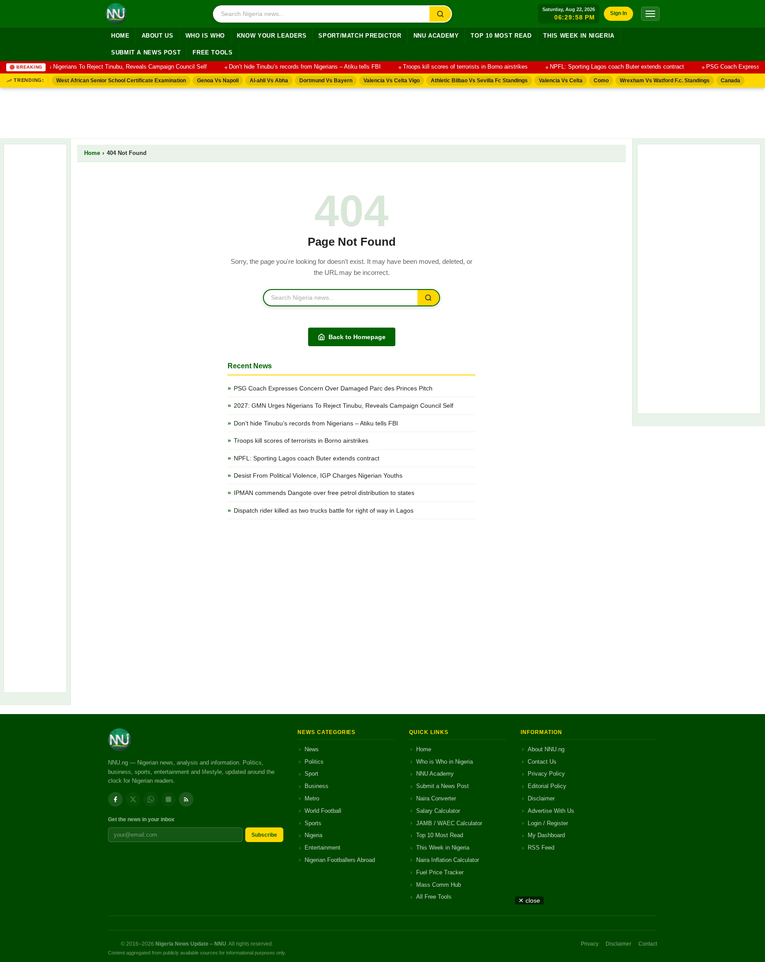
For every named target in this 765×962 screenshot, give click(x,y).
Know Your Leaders (272, 36)
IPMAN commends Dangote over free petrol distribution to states (324, 492)
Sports (313, 823)
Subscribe (264, 835)
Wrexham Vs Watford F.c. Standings (665, 80)
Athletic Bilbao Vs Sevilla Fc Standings (479, 80)
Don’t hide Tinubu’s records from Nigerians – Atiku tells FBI (296, 67)
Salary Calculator (438, 810)
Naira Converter (436, 798)
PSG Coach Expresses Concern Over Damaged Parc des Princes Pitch (333, 388)
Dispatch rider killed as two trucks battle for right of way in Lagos (323, 510)
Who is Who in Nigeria (444, 761)
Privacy (590, 944)
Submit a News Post (146, 53)
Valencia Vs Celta (561, 80)
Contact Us (542, 761)
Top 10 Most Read (501, 36)
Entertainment (322, 847)
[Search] (440, 14)
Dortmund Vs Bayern (325, 80)
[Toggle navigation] (650, 14)
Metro (312, 798)
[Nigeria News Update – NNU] (116, 13)
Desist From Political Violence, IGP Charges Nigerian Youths (318, 475)
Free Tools (212, 53)
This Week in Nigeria (578, 36)
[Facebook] (115, 799)
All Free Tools (434, 896)
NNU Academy (436, 36)
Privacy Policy (546, 773)
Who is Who (205, 36)
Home (120, 36)
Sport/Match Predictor (359, 36)
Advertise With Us (551, 810)
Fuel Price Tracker (440, 872)
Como (601, 80)
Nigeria (313, 835)
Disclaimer (541, 798)
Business (316, 786)
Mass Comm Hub (438, 884)
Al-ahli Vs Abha (269, 80)
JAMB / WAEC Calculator (449, 823)
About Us (158, 36)
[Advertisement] (382, 111)
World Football (323, 810)
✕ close (529, 900)
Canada (730, 80)
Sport (311, 773)
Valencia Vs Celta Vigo (391, 80)
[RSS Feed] (186, 799)
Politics (314, 761)
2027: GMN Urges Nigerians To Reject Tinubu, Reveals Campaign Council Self (343, 405)
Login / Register (548, 823)
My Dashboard (546, 835)
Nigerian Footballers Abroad (340, 860)
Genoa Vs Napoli (218, 80)
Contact (647, 944)
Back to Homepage (357, 336)
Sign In (618, 13)
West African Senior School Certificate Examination (121, 80)
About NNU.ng (546, 749)
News (312, 749)
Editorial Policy (547, 786)
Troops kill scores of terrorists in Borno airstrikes (456, 67)
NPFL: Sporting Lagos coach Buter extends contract (608, 67)
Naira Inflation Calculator (447, 860)
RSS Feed (541, 847)
